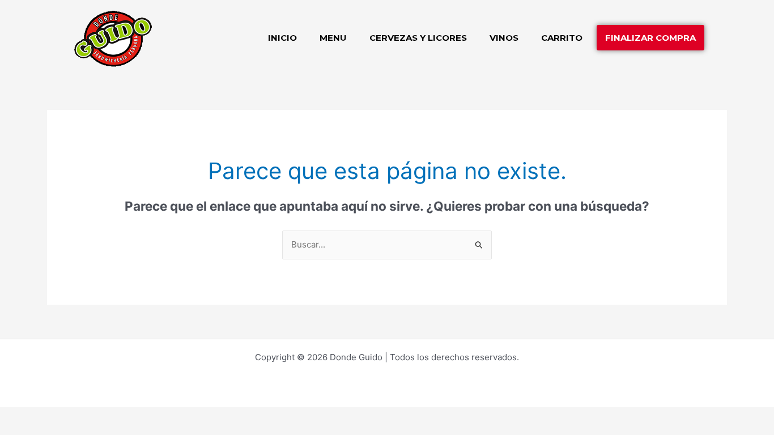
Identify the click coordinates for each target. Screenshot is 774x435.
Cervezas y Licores (418, 37)
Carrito (561, 37)
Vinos (504, 37)
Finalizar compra (650, 37)
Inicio (282, 37)
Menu (333, 37)
